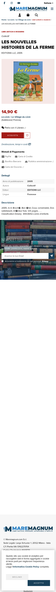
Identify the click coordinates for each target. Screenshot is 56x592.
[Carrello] (28, 15)
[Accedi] (20, 15)
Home (3, 19)
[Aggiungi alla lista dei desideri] (27, 135)
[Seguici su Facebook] (4, 3)
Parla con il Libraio (14, 127)
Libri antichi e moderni (41, 19)
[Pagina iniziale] (28, 9)
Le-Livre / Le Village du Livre (19, 19)
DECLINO (17, 577)
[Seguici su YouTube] (19, 3)
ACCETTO (39, 583)
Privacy (45, 261)
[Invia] (52, 256)
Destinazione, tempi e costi (14, 144)
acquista (12, 135)
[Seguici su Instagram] (12, 3)
